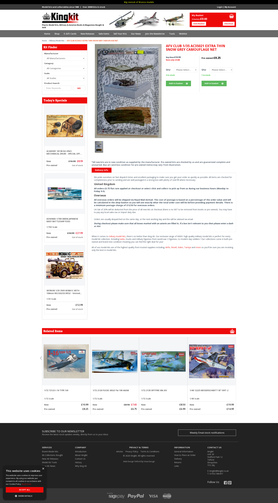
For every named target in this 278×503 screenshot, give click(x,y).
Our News (136, 33)
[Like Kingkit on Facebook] (225, 483)
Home (47, 33)
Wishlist (183, 33)
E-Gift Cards (70, 33)
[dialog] (24, 483)
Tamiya (187, 247)
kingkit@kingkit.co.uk (219, 471)
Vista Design (149, 461)
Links (176, 466)
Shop (57, 33)
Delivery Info (101, 170)
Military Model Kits (56, 40)
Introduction (80, 451)
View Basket (199, 23)
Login (220, 7)
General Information (183, 451)
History (78, 462)
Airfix (167, 247)
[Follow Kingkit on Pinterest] (230, 483)
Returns (177, 462)
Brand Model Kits (50, 451)
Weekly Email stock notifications (207, 432)
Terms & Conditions (149, 451)
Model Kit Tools (49, 462)
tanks (122, 239)
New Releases (87, 33)
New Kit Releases (50, 458)
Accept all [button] (24, 490)
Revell (174, 247)
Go (79, 88)
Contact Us (80, 458)
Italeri (180, 247)
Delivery (178, 458)
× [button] (43, 469)
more (198, 247)
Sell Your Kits (120, 33)
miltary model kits (117, 236)
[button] (24, 495)
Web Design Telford (132, 461)
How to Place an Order (185, 455)
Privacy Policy (131, 451)
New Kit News (48, 466)
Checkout (228, 23)
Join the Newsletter (155, 33)
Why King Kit (81, 466)
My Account (230, 7)
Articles (119, 451)
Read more (26, 484)
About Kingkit (81, 455)
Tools (172, 33)
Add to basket (176, 83)
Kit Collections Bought (52, 455)
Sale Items (104, 33)
